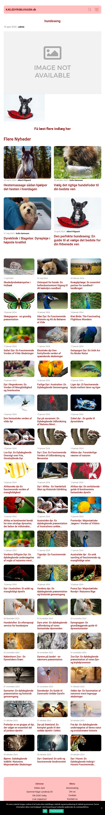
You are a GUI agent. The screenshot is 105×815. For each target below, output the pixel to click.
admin (21, 27)
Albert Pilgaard (24, 180)
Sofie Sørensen (76, 180)
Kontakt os (72, 799)
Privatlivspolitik (56, 811)
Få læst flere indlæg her (52, 129)
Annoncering (72, 788)
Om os (72, 791)
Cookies (72, 795)
